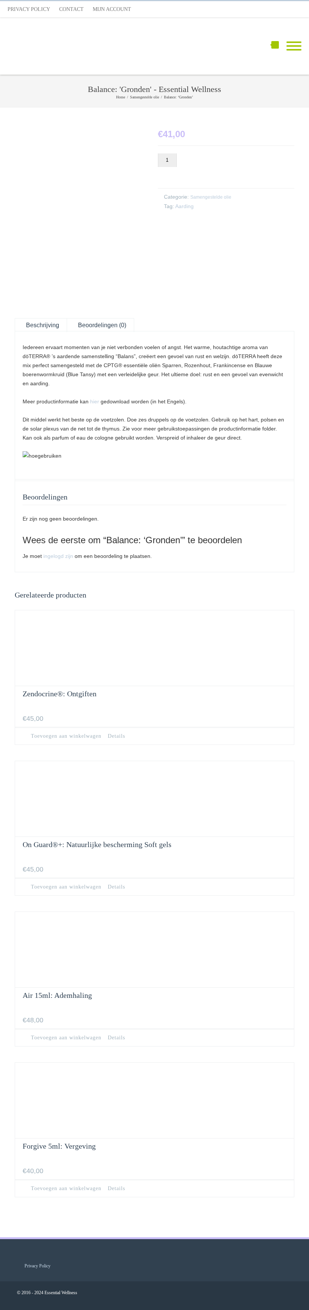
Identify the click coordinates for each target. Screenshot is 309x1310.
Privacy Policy (29, 9)
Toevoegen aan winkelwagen (214, 174)
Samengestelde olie (210, 197)
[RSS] (293, 9)
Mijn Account (112, 9)
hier (94, 401)
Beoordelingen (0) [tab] (102, 325)
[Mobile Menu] (293, 46)
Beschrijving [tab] (42, 325)
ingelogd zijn (58, 556)
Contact (71, 9)
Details (116, 736)
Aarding (184, 206)
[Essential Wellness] (64, 46)
